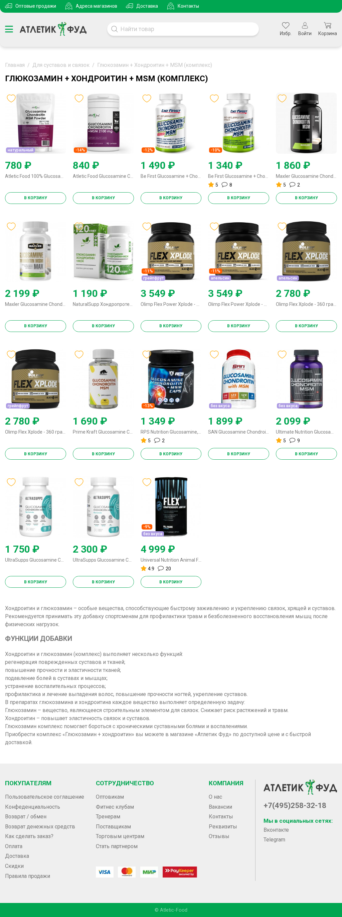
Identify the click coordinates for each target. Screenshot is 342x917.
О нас (215, 797)
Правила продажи (27, 876)
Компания (226, 783)
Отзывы (219, 836)
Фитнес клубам (115, 807)
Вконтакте (276, 830)
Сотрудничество (125, 783)
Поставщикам (113, 826)
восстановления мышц (282, 616)
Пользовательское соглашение (44, 797)
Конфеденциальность (32, 807)
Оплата (13, 846)
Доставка (147, 6)
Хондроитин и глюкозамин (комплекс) (53, 654)
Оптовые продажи (35, 6)
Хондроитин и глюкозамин (38, 608)
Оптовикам (110, 797)
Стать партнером (117, 846)
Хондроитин (20, 718)
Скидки (14, 866)
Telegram (274, 839)
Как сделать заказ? (29, 836)
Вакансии (220, 807)
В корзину (35, 198)
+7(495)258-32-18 (295, 805)
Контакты (188, 6)
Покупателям (28, 783)
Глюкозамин (20, 710)
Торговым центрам (120, 836)
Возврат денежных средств (40, 826)
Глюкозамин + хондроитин (98, 734)
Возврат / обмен (25, 816)
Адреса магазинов (96, 6)
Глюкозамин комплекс (33, 726)
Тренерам (108, 816)
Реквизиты (223, 826)
